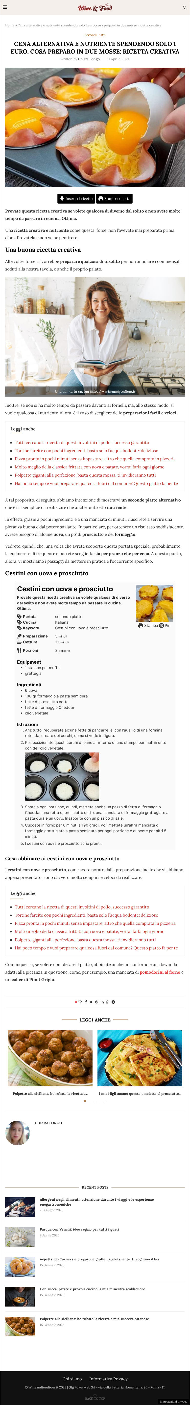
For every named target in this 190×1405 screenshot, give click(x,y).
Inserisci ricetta (79, 198)
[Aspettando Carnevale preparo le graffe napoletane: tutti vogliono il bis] (20, 1267)
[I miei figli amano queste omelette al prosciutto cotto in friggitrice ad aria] (139, 1058)
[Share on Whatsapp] (107, 1002)
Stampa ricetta (116, 198)
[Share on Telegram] (113, 1002)
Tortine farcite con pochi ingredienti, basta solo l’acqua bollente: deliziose (86, 450)
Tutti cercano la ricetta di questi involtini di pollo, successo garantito (82, 442)
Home (9, 25)
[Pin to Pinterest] (96, 1002)
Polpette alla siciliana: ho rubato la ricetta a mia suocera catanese (94, 1319)
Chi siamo (72, 1379)
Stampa (150, 625)
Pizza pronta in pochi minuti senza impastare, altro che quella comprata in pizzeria (95, 459)
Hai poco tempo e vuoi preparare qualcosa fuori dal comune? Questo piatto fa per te (96, 483)
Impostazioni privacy (173, 1401)
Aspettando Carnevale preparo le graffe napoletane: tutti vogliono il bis (99, 1259)
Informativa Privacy (108, 1379)
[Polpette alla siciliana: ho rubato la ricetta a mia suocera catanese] (50, 1058)
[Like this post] (80, 1002)
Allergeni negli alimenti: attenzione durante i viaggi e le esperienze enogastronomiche (97, 1202)
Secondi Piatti (95, 35)
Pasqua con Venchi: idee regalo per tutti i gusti (79, 1229)
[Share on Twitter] (91, 1002)
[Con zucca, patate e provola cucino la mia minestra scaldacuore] (20, 1297)
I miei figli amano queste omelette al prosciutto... (140, 1093)
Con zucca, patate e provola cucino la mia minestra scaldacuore (92, 1289)
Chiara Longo (89, 59)
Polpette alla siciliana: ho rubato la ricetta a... (50, 1093)
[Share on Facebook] (86, 1002)
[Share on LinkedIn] (102, 1002)
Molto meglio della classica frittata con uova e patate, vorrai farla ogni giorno (90, 467)
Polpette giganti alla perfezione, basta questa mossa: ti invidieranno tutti (85, 475)
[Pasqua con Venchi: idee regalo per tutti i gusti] (20, 1237)
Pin (167, 625)
